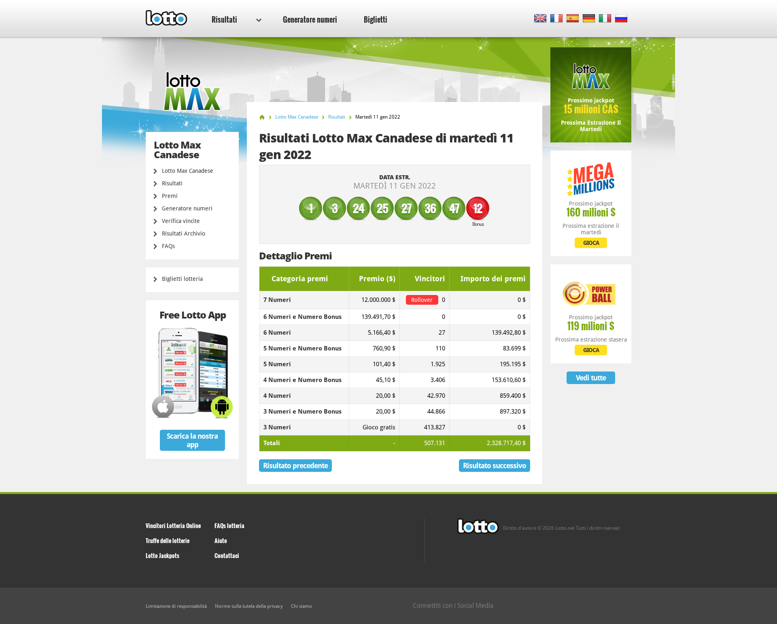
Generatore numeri (310, 19)
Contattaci (226, 555)
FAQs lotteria (229, 525)
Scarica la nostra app (192, 440)
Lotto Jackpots (162, 555)
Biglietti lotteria (182, 279)
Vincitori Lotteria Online (173, 525)
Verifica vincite (181, 221)
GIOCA (591, 243)
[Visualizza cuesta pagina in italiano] (605, 18)
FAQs (168, 246)
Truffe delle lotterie (167, 540)
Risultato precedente (295, 465)
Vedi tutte (591, 378)
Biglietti (375, 19)
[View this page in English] (540, 18)
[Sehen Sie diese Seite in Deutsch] (589, 18)
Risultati (224, 19)
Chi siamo (301, 606)
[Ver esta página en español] (573, 18)
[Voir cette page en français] (556, 18)
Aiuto (220, 540)
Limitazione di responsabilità (176, 606)
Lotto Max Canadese (187, 171)
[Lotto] (262, 117)
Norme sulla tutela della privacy (249, 606)
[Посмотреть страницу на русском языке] (621, 18)
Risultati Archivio (183, 233)
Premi (170, 196)
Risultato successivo (494, 465)
